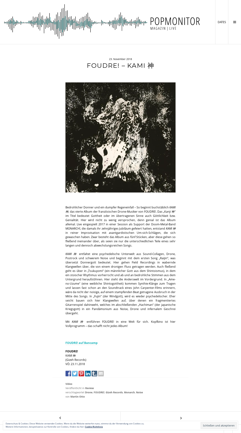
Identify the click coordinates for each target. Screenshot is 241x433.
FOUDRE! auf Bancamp (81, 343)
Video (68, 384)
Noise (139, 392)
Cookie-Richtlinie (94, 426)
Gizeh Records (114, 392)
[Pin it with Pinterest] (81, 373)
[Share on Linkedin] (88, 373)
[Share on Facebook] (68, 373)
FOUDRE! (99, 392)
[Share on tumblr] (94, 373)
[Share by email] (101, 373)
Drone (88, 392)
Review (89, 388)
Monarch (129, 392)
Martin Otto (77, 396)
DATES (223, 22)
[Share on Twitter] (75, 373)
